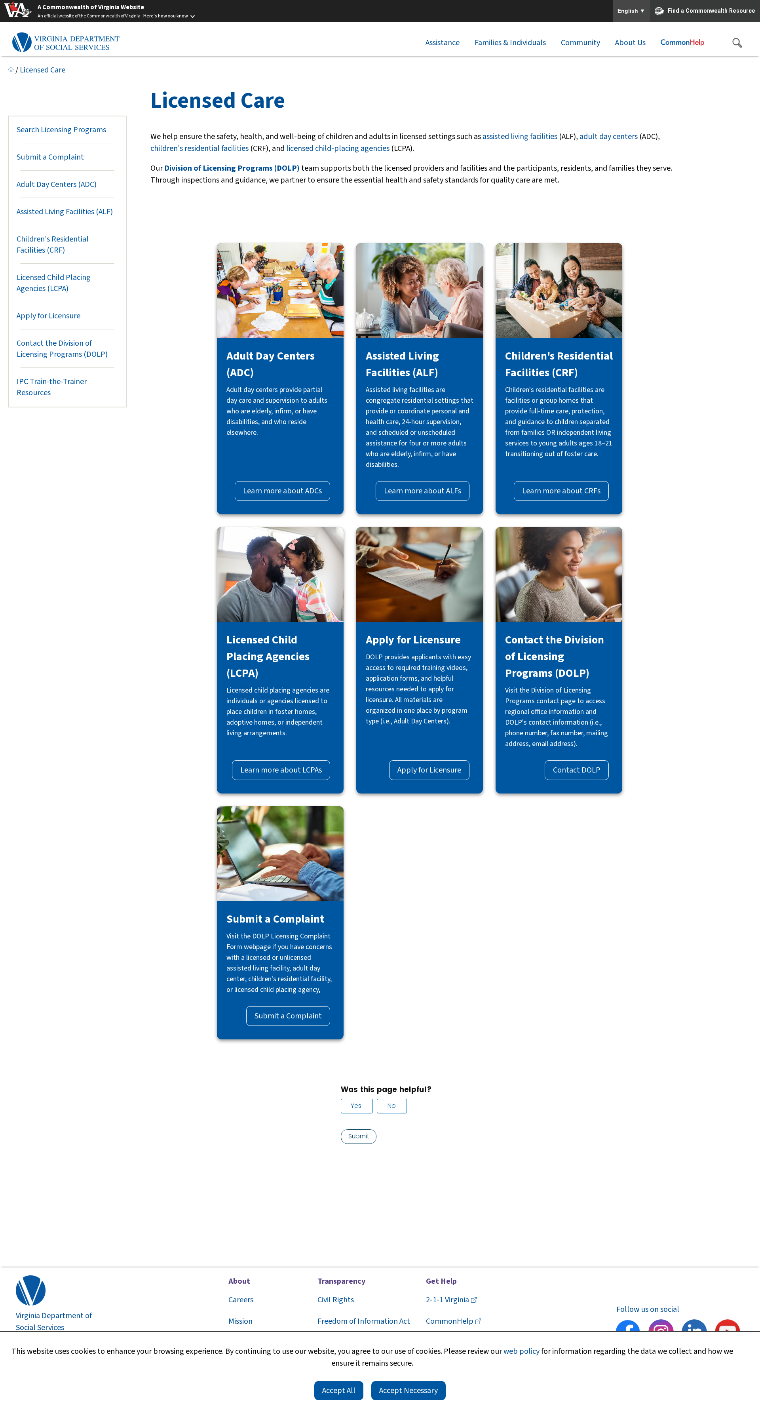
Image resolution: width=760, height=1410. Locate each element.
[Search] (737, 42)
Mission (240, 1321)
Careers (240, 1299)
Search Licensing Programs (61, 129)
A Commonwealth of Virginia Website (91, 7)
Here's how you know (165, 16)
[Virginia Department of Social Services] (65, 42)
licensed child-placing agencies (338, 148)
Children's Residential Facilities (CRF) (53, 245)
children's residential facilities (199, 148)
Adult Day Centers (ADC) (57, 184)
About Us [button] (630, 42)
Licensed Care (42, 70)
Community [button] (580, 42)
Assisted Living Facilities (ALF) (65, 211)
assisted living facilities (520, 136)
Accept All (338, 1390)
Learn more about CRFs (561, 491)
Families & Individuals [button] (510, 42)
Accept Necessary (408, 1390)
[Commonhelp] (682, 42)
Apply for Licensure (48, 316)
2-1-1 (447, 1299)
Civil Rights (335, 1299)
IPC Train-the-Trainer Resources (52, 387)
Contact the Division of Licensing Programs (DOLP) (62, 349)
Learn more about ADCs (282, 491)
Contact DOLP (576, 770)
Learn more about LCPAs (281, 770)
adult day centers (609, 136)
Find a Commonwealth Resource (711, 10)
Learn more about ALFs (422, 491)
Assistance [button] (443, 42)
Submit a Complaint (50, 157)
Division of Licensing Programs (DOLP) (232, 168)
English (631, 11)
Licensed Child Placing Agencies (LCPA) (54, 283)
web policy (522, 1351)
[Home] (11, 70)
